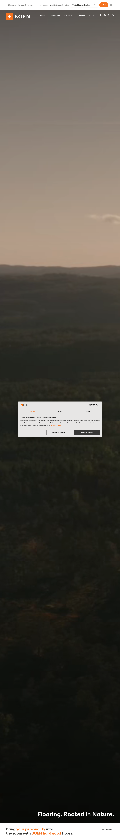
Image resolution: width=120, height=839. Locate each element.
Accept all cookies (87, 432)
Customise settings (58, 432)
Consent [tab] (32, 411)
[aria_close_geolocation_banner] (111, 5)
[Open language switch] (105, 15)
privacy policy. (56, 425)
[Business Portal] (109, 15)
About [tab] (88, 411)
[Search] (113, 15)
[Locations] (100, 15)
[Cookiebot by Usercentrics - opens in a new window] (92, 405)
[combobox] (84, 4)
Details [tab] (60, 411)
